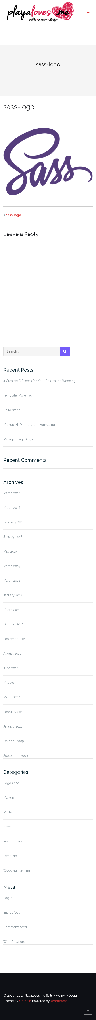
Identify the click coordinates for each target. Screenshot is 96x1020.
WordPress (59, 1001)
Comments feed (15, 927)
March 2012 (11, 580)
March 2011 (11, 610)
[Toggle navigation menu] (88, 12)
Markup (8, 797)
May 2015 (10, 551)
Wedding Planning (16, 870)
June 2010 (10, 668)
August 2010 (12, 653)
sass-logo (13, 215)
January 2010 (13, 726)
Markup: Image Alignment (21, 439)
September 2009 (15, 755)
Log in (8, 898)
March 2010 (11, 697)
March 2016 (11, 507)
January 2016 (13, 537)
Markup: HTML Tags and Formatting (29, 424)
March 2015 (11, 566)
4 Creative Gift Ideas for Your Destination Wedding (39, 381)
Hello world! (12, 410)
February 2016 (13, 522)
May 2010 (10, 682)
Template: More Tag (17, 395)
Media (7, 812)
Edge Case (11, 783)
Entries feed (11, 912)
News (7, 827)
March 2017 (11, 493)
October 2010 (13, 624)
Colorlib (25, 1001)
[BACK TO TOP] (88, 1011)
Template (10, 856)
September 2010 (15, 639)
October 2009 (13, 741)
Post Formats (12, 841)
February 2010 (13, 712)
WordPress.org (14, 941)
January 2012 (12, 595)
